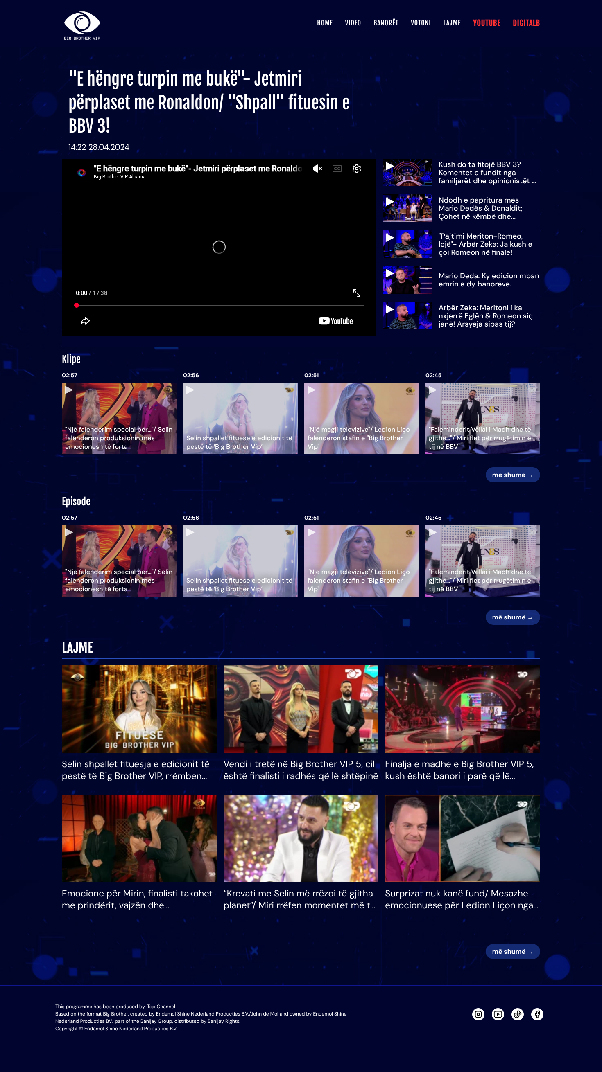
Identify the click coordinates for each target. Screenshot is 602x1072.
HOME (325, 23)
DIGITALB (526, 23)
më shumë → (513, 475)
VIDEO (353, 23)
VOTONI (421, 23)
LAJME (452, 23)
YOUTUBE (486, 23)
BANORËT (385, 23)
